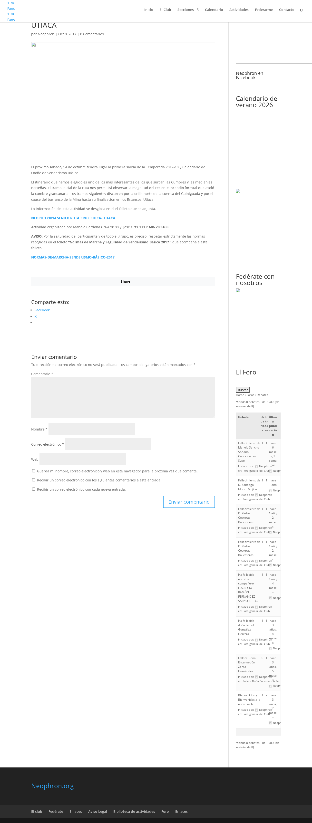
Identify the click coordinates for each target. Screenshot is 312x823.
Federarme (264, 10)
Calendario (214, 10)
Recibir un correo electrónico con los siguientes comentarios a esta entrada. (99, 480)
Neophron (46, 34)
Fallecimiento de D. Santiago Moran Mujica (249, 484)
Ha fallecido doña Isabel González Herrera (246, 627)
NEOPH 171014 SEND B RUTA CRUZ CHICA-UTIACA (73, 218)
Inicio (148, 10)
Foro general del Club (256, 470)
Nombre (39, 429)
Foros (250, 395)
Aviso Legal (97, 811)
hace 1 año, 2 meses (273, 517)
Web (35, 459)
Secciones (185, 10)
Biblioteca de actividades (134, 811)
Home (240, 395)
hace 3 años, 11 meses (273, 706)
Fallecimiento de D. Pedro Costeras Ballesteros (249, 515)
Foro (165, 811)
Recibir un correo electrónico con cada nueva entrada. (81, 489)
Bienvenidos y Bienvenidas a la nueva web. (249, 699)
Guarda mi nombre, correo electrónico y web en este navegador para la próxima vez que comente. (117, 471)
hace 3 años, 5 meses (273, 669)
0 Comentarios (92, 34)
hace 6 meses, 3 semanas (273, 454)
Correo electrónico (47, 444)
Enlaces (75, 811)
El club (36, 811)
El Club (165, 10)
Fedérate (56, 811)
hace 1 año (273, 482)
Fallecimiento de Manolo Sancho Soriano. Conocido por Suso (249, 452)
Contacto (286, 10)
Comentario (42, 374)
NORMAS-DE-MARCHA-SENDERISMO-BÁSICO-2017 (73, 257)
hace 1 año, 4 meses (273, 583)
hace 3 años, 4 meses (273, 632)
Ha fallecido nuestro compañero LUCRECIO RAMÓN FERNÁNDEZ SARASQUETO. (248, 588)
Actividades (239, 10)
